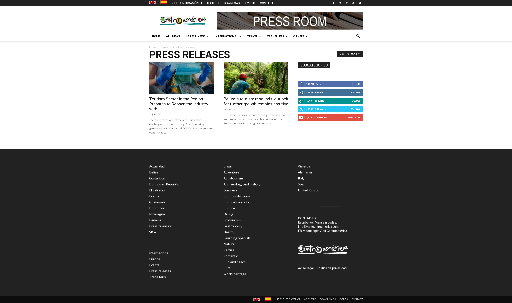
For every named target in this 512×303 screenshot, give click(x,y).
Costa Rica (157, 178)
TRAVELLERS (275, 36)
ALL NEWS (173, 36)
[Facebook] (333, 3)
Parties (229, 250)
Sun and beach (235, 262)
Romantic (231, 256)
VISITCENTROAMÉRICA (187, 3)
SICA (152, 232)
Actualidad (157, 166)
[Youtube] (360, 3)
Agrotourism (233, 178)
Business (230, 190)
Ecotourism (232, 220)
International (167, 47)
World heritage (235, 274)
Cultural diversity (236, 202)
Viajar (228, 166)
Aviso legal (306, 268)
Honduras (156, 208)
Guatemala (157, 202)
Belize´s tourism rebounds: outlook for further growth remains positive (256, 101)
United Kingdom (310, 190)
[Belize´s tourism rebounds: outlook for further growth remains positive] (256, 78)
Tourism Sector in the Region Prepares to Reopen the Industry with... (178, 104)
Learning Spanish (237, 238)
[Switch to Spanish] (164, 2)
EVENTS (250, 3)
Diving (228, 214)
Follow (355, 92)
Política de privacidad (331, 268)
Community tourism (238, 196)
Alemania (305, 172)
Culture (229, 208)
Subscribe (354, 117)
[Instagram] (340, 3)
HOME (156, 36)
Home (152, 47)
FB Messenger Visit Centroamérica (322, 231)
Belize (153, 172)
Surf (227, 268)
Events (154, 196)
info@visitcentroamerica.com (318, 227)
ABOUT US (213, 3)
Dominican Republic (164, 184)
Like (357, 83)
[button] (358, 36)
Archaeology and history (242, 184)
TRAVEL (252, 36)
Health (229, 232)
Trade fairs (157, 277)
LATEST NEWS (196, 36)
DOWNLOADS (233, 3)
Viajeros (304, 166)
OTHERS (298, 36)
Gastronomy (233, 226)
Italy (301, 178)
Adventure (231, 172)
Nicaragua (157, 214)
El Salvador (157, 190)
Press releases (160, 226)
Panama (155, 220)
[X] (353, 3)
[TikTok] (347, 3)
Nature (229, 244)
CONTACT (266, 3)
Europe (154, 259)
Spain (302, 184)
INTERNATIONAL (226, 36)
